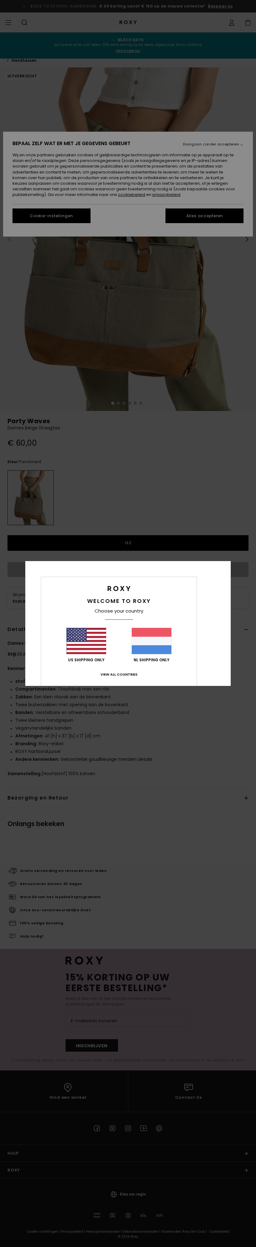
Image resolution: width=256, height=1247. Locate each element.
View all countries (119, 674)
